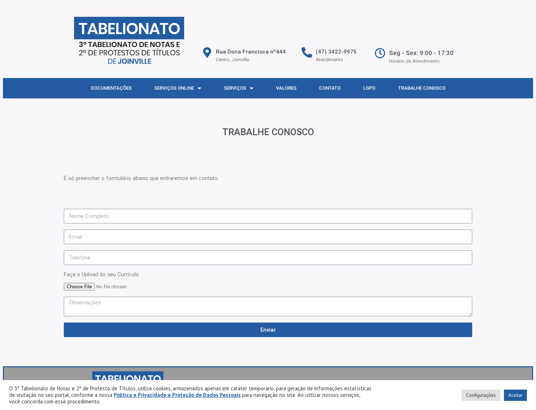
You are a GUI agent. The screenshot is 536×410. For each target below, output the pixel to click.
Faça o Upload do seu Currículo (101, 274)
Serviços (235, 88)
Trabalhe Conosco (422, 88)
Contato (330, 88)
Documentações (111, 88)
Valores (286, 88)
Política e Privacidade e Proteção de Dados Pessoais (177, 394)
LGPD (369, 88)
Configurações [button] (481, 395)
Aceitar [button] (515, 395)
